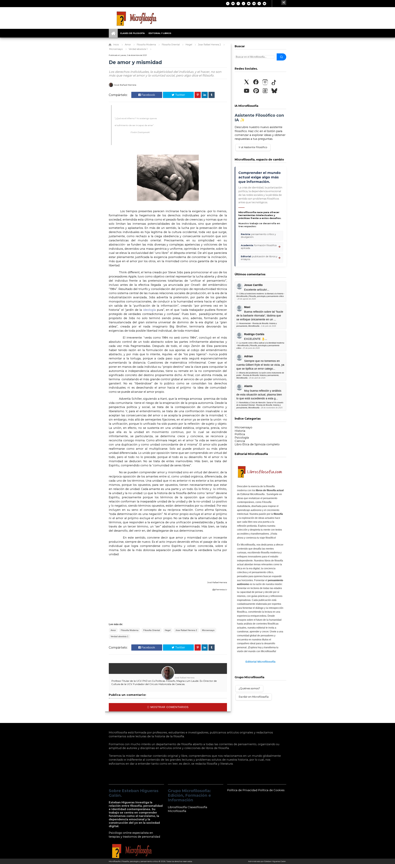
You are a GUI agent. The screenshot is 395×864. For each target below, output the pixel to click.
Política (240, 434)
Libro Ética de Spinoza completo (257, 444)
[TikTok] (243, 3)
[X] (227, 3)
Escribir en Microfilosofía (253, 696)
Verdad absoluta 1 (119, 636)
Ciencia (240, 441)
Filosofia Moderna (129, 630)
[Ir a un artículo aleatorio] (283, 2)
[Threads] (259, 3)
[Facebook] (233, 3)
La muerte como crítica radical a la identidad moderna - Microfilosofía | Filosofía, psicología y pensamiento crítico (260, 345)
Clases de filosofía (132, 33)
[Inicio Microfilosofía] (113, 33)
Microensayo (208, 630)
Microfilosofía (177, 811)
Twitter (179, 95)
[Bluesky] (264, 3)
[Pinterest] (254, 3)
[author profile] (111, 86)
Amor (113, 630)
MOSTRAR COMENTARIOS (169, 707)
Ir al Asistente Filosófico (253, 147)
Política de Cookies (271, 790)
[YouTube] (248, 3)
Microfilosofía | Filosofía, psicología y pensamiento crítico (133, 861)
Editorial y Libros (160, 33)
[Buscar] (281, 56)
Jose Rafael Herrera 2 (186, 630)
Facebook (148, 95)
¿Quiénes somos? (249, 688)
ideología (150, 310)
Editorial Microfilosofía (260, 661)
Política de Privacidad (242, 790)
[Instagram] (238, 3)
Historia (240, 431)
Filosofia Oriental (151, 630)
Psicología (242, 437)
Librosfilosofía (177, 807)
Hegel (167, 630)
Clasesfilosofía (197, 807)
